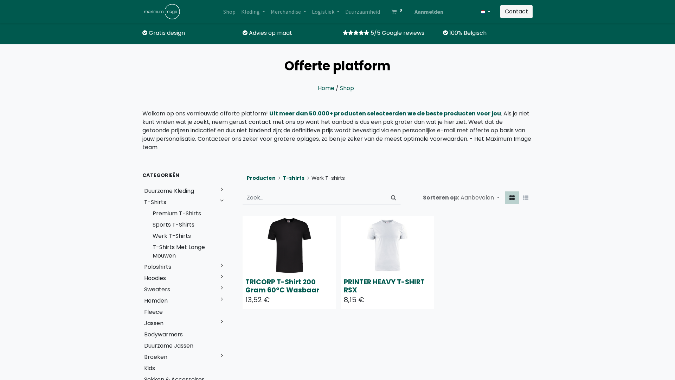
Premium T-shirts (177, 213)
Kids (149, 368)
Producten (261, 178)
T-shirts (155, 202)
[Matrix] (512, 197)
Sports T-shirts (173, 225)
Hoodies (155, 278)
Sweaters (157, 289)
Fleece (153, 312)
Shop (347, 88)
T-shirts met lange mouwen (179, 251)
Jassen (153, 323)
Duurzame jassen (168, 346)
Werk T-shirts (172, 236)
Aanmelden (428, 11)
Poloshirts (157, 267)
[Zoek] (393, 197)
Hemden (156, 301)
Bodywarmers (163, 334)
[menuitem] (229, 12)
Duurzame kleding (169, 191)
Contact (516, 11)
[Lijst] (526, 197)
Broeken (155, 357)
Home (326, 88)
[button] (480, 197)
